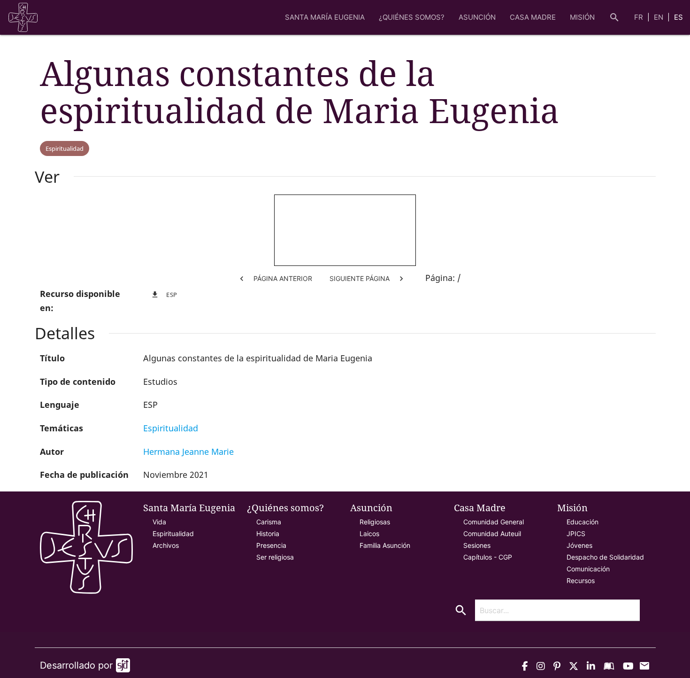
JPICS (576, 534)
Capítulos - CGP (487, 557)
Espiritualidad (65, 148)
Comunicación (588, 569)
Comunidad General (493, 522)
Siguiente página (368, 278)
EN (659, 17)
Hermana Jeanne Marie (188, 451)
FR (639, 17)
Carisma (268, 522)
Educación (582, 522)
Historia (267, 534)
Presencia (271, 545)
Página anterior (274, 278)
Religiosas (375, 522)
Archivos (166, 545)
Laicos (369, 534)
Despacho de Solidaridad (605, 557)
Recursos (581, 580)
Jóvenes (579, 545)
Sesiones (477, 545)
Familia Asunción (385, 545)
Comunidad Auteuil (492, 534)
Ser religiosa (275, 557)
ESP (164, 294)
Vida (159, 522)
